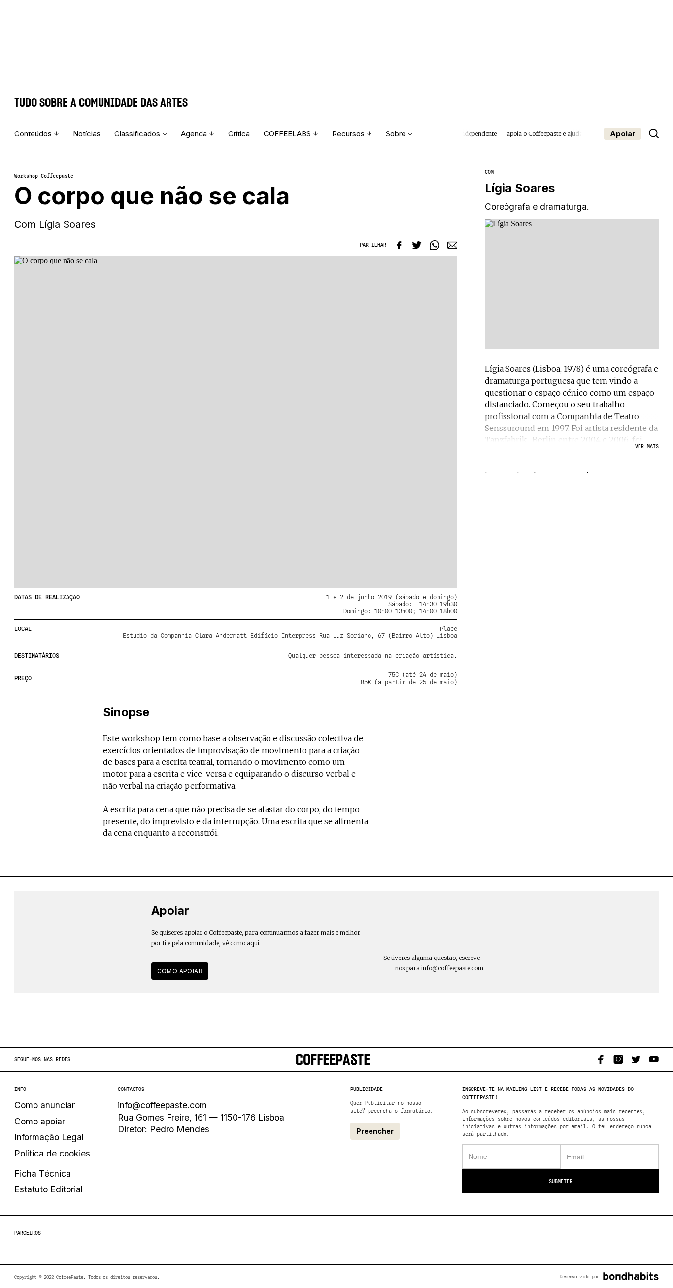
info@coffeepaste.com (452, 968)
